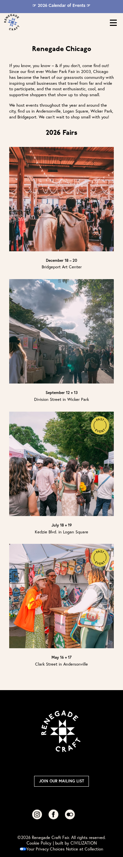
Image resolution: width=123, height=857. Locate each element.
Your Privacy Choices (45, 849)
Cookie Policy (39, 843)
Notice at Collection (84, 849)
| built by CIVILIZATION (75, 843)
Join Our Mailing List (61, 780)
